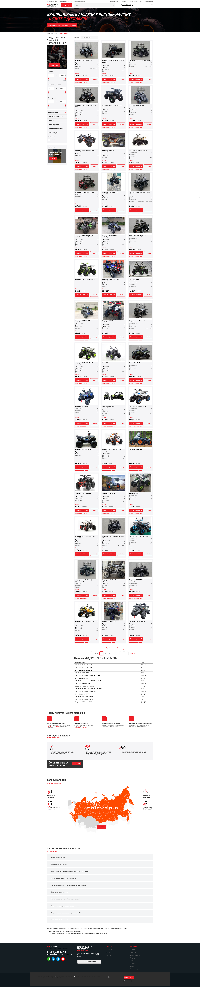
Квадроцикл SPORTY (134, 493)
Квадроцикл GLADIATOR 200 (136, 105)
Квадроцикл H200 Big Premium (137, 621)
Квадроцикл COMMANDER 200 (83, 493)
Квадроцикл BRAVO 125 (135, 279)
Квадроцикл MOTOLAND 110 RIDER (138, 150)
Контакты (141, 1)
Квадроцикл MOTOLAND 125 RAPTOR (111, 449)
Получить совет (54, 65)
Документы (109, 949)
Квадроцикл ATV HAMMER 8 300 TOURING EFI (113, 537)
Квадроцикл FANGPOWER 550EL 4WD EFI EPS (139, 193)
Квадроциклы (54, 33)
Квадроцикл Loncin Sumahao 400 (83, 60)
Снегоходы (133, 952)
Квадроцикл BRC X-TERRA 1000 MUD (84, 192)
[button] (177, 985)
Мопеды (132, 960)
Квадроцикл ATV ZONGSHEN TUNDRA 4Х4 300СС (86, 106)
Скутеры (132, 966)
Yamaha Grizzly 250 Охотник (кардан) (111, 105)
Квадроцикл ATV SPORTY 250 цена (84, 696)
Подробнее (52, 158)
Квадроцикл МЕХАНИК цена (82, 683)
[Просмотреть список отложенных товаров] (143, 5)
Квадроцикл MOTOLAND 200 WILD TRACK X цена (87, 675)
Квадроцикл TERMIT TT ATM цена (83, 667)
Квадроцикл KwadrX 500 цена (82, 673)
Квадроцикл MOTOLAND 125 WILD (84, 363)
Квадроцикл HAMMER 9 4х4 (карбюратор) (140, 60)
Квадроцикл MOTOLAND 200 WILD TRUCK (86, 536)
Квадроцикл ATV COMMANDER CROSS (85, 279)
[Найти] (113, 5)
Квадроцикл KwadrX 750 (108, 493)
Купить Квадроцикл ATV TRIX (82, 694)
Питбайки (132, 963)
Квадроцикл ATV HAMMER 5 (136, 580)
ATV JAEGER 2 (105, 363)
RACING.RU (52, 4)
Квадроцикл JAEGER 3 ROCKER (83, 406)
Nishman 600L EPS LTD (135, 363)
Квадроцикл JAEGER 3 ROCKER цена (84, 686)
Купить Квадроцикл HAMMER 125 (83, 670)
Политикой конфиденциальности (109, 977)
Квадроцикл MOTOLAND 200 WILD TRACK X (86, 621)
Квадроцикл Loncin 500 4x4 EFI (137, 321)
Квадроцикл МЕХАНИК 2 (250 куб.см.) (85, 236)
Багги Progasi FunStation (108, 406)
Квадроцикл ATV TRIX (107, 321)
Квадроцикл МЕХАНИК (108, 150)
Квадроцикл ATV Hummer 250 (110, 192)
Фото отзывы (130, 1)
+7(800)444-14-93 (68, 1)
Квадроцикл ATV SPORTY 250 (109, 236)
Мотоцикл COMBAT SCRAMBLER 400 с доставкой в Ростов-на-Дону (57, 153)
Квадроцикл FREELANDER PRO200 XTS (139, 536)
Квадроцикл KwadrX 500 (135, 449)
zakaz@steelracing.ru (80, 1)
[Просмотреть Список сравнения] (139, 5)
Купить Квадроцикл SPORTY (82, 678)
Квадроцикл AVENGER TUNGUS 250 (84, 449)
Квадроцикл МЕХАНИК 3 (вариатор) (84, 150)
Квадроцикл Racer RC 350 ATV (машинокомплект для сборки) (86, 580)
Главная (48, 33)
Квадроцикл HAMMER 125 (109, 621)
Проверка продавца (149, 1)
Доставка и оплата (114, 1)
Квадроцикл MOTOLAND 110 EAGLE (138, 406)
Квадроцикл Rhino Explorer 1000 (110, 279)
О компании (123, 1)
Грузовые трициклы (135, 969)
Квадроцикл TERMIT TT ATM (82, 321)
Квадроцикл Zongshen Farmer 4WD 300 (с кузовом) (113, 61)
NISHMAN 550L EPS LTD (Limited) (137, 236)
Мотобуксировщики (135, 955)
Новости (136, 1)
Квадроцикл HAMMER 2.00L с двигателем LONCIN (113, 580)
